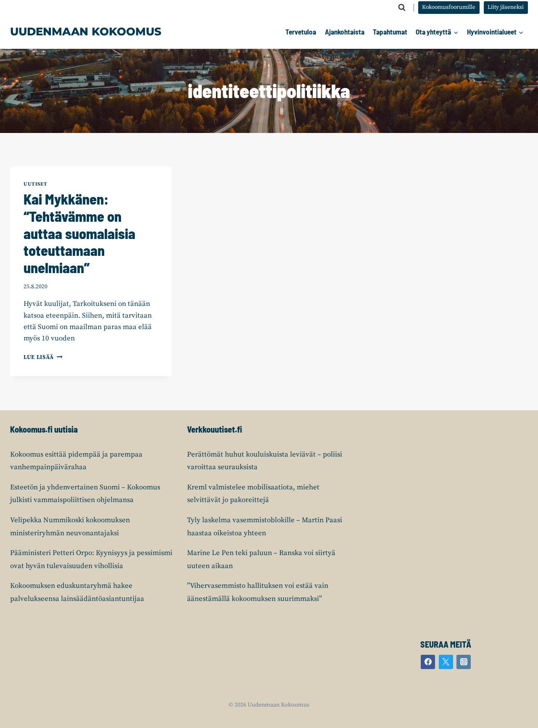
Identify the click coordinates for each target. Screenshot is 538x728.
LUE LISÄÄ (43, 357)
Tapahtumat (390, 31)
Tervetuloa (300, 31)
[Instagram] (463, 662)
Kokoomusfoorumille (448, 7)
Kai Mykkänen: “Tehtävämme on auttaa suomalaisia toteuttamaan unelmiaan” (79, 233)
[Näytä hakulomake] (401, 7)
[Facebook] (428, 662)
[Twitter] (446, 662)
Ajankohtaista (344, 31)
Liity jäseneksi (506, 7)
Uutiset (35, 184)
